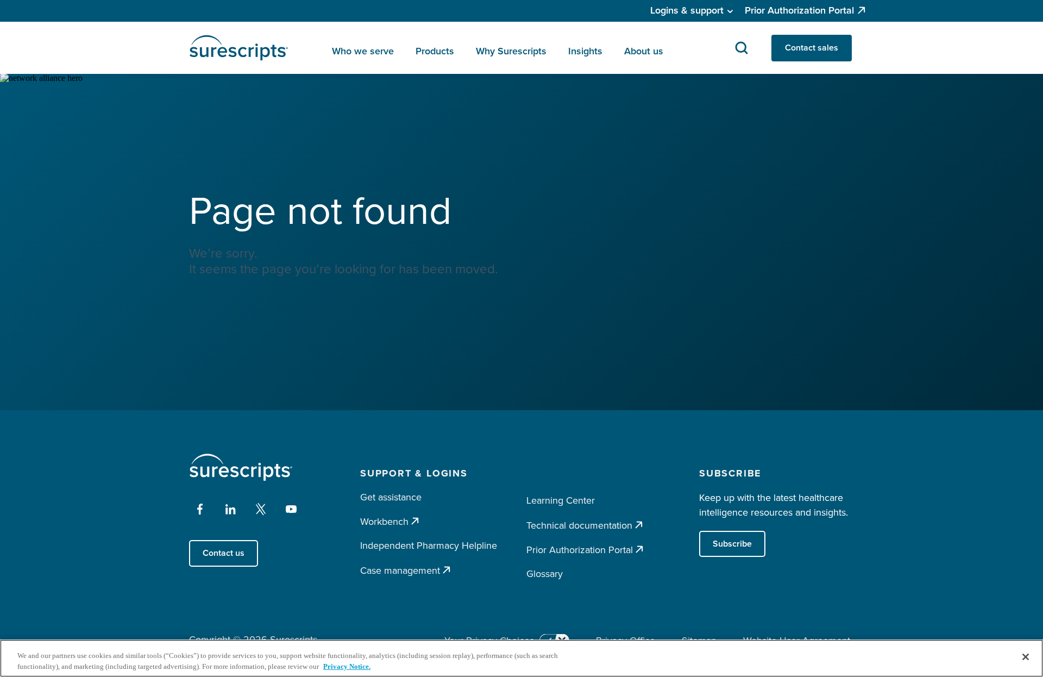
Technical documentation (579, 525)
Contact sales (811, 47)
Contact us (223, 553)
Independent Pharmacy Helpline (428, 545)
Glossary (544, 574)
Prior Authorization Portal (799, 10)
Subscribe (732, 543)
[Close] (1026, 657)
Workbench (384, 521)
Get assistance (391, 497)
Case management (400, 570)
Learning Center (560, 500)
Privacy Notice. (346, 666)
